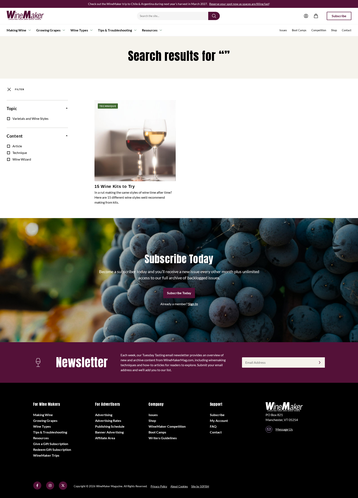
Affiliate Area (105, 438)
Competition (318, 30)
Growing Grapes (48, 30)
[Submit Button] (214, 16)
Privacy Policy (159, 486)
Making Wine (16, 30)
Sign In (193, 304)
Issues (283, 30)
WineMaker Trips (46, 455)
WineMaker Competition (167, 426)
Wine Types (79, 30)
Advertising (103, 415)
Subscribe (339, 16)
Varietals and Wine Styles (30, 118)
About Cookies (179, 486)
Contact (346, 30)
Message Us (284, 429)
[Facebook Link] (37, 488)
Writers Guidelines (163, 438)
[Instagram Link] (50, 488)
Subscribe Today (179, 293)
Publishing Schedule (110, 426)
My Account (219, 420)
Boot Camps (299, 30)
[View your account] (306, 16)
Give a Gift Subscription (50, 444)
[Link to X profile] (63, 488)
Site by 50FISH (200, 486)
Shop (334, 30)
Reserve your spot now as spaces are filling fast (239, 4)
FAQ (213, 426)
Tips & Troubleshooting (115, 30)
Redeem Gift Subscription (52, 449)
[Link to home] (31, 16)
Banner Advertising (109, 432)
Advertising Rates (108, 420)
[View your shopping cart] (316, 16)
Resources (149, 30)
